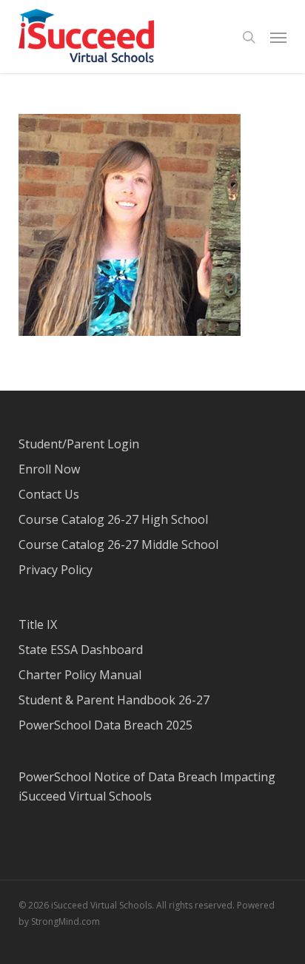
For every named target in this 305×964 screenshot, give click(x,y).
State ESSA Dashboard (81, 649)
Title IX (38, 624)
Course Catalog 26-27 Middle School (118, 544)
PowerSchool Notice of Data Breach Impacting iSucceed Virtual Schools (147, 786)
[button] (278, 37)
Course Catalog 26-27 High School (113, 519)
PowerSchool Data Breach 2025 (105, 725)
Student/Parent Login (79, 444)
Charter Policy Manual (80, 675)
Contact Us (49, 494)
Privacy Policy (56, 570)
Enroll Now (49, 469)
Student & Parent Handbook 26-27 (114, 700)
